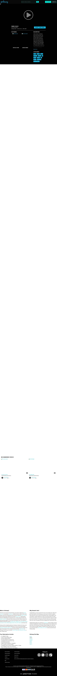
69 (42, 55)
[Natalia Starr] (17, 40)
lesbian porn (11, 614)
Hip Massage (31, 474)
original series (21, 628)
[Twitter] (43, 655)
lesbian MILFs (18, 616)
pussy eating (39, 59)
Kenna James (4, 622)
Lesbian (35, 57)
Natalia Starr (16, 47)
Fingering (39, 55)
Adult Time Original (36, 61)
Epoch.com (10, 666)
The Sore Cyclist (5, 474)
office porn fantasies (3, 627)
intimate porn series (22, 630)
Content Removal (28, 667)
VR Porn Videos (15, 630)
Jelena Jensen (25, 47)
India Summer (4, 475)
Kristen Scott (14, 622)
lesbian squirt (9, 627)
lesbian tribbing (24, 615)
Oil (41, 57)
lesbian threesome (3, 619)
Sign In (54, 1)
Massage (38, 57)
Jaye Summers (8, 475)
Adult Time (46, 622)
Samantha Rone (36, 475)
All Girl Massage (6, 477)
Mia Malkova (19, 622)
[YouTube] (39, 655)
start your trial (40, 27)
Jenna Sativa (22, 621)
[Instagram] (46, 655)
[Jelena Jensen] (26, 40)
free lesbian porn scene (42, 627)
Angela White (13, 621)
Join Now (48, 1)
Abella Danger (9, 622)
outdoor (35, 59)
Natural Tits (35, 55)
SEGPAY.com (39, 666)
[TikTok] (50, 655)
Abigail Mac (18, 621)
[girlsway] (4, 1)
